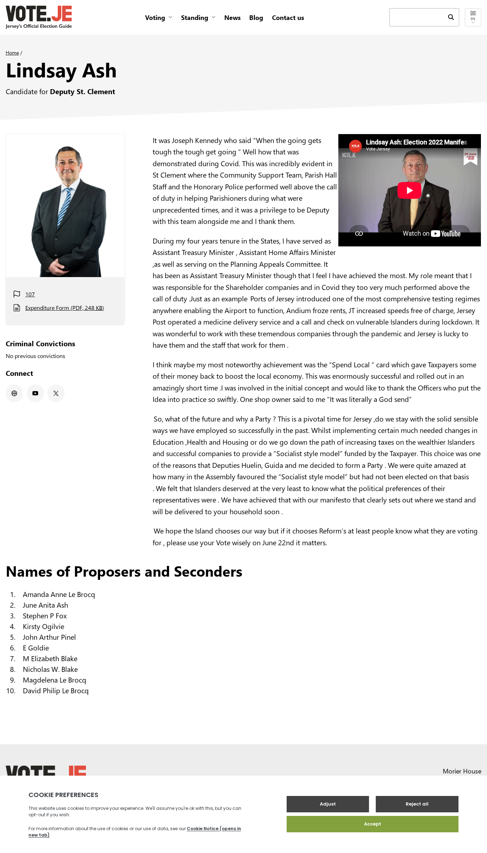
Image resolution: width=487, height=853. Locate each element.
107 (30, 294)
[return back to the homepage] (39, 17)
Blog (256, 17)
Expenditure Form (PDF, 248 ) (64, 307)
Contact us (288, 17)
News (232, 17)
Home (12, 52)
